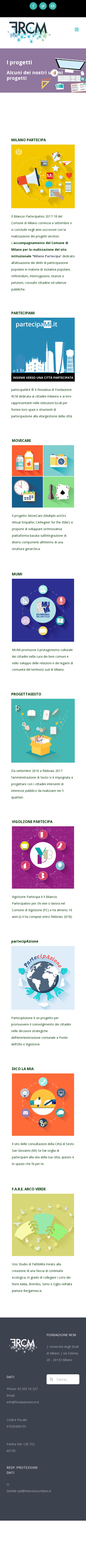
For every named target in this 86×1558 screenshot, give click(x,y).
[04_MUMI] (43, 580)
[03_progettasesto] (43, 700)
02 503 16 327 (27, 1389)
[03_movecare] (43, 447)
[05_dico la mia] (43, 1075)
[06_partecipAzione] (43, 947)
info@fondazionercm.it (23, 1402)
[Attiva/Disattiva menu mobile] (77, 29)
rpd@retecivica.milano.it (34, 1491)
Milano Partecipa (47, 256)
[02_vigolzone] (43, 828)
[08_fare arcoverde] (43, 1195)
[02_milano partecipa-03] (43, 146)
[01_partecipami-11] (43, 319)
